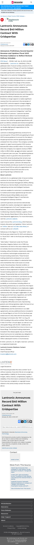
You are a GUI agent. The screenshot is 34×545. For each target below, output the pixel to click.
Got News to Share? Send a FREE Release (12, 16)
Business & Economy (21, 432)
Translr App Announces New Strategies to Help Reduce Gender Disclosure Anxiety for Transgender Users (21, 470)
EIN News (4, 61)
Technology (5, 434)
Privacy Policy (11, 528)
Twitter (4, 226)
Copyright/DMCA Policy (22, 526)
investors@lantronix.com (8, 354)
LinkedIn (15, 229)
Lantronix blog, (17, 222)
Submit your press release (9, 448)
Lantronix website (11, 219)
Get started (17, 8)
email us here (15, 459)
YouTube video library (20, 226)
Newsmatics (14, 532)
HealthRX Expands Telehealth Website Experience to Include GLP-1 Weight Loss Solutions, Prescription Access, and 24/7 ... (21, 484)
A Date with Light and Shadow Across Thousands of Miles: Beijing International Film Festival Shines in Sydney (21, 477)
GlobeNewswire (4, 44)
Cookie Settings (22, 528)
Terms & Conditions (8, 526)
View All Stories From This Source (20, 488)
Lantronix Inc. (14, 63)
